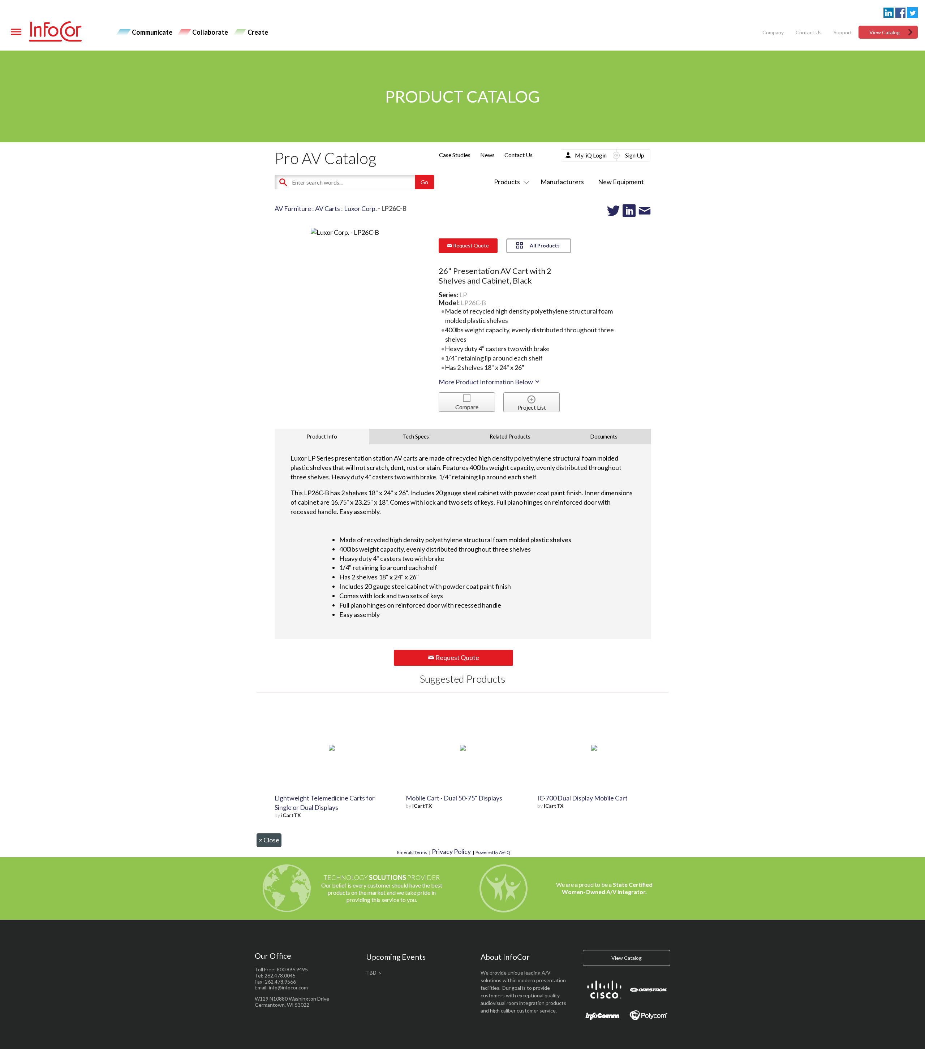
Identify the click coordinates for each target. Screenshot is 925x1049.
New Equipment (621, 182)
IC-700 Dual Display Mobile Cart (582, 798)
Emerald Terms (412, 852)
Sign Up (634, 155)
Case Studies (454, 154)
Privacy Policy (451, 851)
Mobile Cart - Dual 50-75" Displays (454, 798)
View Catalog (884, 32)
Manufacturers (562, 182)
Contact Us (809, 32)
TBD (371, 973)
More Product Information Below (486, 382)
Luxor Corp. (360, 208)
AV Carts (327, 208)
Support (843, 32)
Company (773, 32)
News (487, 154)
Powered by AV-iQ (493, 852)
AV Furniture (293, 208)
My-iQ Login (591, 155)
